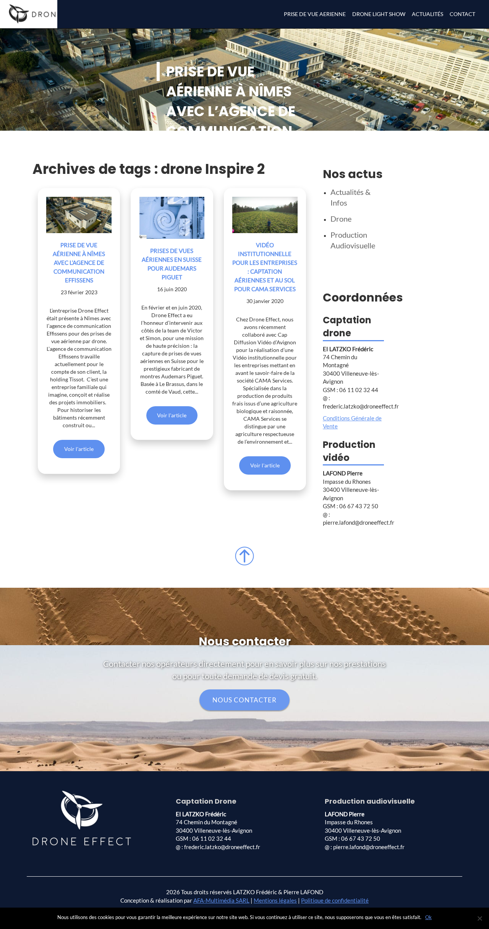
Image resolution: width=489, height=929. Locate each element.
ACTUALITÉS (427, 14)
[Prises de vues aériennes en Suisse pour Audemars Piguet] (172, 218)
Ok (428, 917)
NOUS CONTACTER (244, 700)
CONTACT (462, 14)
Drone (340, 218)
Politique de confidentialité (335, 900)
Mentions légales (275, 900)
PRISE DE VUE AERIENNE (315, 14)
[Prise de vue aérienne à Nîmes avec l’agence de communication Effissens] (79, 215)
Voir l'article (79, 449)
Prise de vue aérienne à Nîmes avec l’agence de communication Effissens (79, 263)
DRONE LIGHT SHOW (378, 14)
